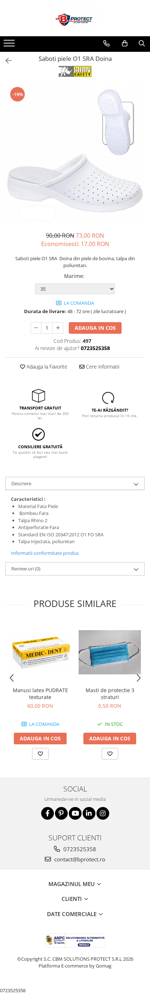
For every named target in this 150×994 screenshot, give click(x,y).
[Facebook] (47, 813)
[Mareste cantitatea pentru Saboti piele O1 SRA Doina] (57, 328)
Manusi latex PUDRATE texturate (40, 693)
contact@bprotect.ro (79, 859)
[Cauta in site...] (142, 43)
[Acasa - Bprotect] (75, 18)
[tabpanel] (75, 155)
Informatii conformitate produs (45, 553)
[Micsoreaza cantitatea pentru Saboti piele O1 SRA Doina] (36, 328)
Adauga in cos (95, 327)
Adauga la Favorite (46, 366)
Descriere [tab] (21, 483)
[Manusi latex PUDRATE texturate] (40, 652)
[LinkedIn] (89, 813)
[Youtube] (75, 813)
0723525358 (79, 849)
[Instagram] (102, 813)
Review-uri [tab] (25, 568)
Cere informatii (101, 366)
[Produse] (10, 45)
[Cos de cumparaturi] (125, 43)
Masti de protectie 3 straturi (110, 693)
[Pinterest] (61, 813)
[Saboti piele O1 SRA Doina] (75, 155)
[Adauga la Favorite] (40, 754)
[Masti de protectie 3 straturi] (110, 652)
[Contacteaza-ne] (106, 43)
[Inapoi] (5, 61)
